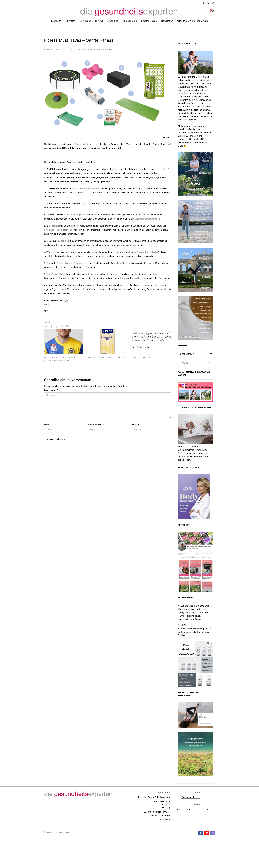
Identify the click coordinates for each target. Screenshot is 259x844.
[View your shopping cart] (212, 11)
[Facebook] (203, 3)
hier (71, 229)
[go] (209, 363)
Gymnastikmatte (65, 263)
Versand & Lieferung (160, 815)
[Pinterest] (208, 3)
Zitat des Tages (141, 357)
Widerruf (166, 808)
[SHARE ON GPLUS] (57, 326)
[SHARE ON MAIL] (67, 326)
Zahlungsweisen (162, 801)
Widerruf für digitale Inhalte (157, 812)
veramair (51, 49)
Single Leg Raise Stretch (56, 229)
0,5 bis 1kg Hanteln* (79, 214)
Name (48, 424)
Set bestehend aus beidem (147, 218)
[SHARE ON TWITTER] (46, 326)
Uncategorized (104, 49)
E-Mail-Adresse (96, 424)
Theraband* (86, 203)
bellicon (164, 169)
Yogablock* (64, 241)
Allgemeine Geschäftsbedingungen (153, 797)
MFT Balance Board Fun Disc (86, 188)
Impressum (164, 819)
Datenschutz (164, 804)
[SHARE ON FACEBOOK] (51, 326)
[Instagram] (212, 3)
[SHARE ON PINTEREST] (62, 326)
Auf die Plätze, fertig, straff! (106, 357)
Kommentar (51, 390)
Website (136, 424)
